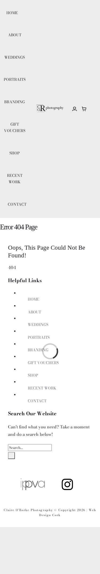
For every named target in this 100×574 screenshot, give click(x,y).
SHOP (33, 375)
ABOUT (34, 312)
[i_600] (67, 479)
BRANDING (38, 350)
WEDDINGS (38, 325)
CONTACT (37, 401)
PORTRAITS (39, 337)
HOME (33, 299)
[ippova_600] (32, 479)
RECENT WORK (42, 388)
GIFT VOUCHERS (43, 363)
